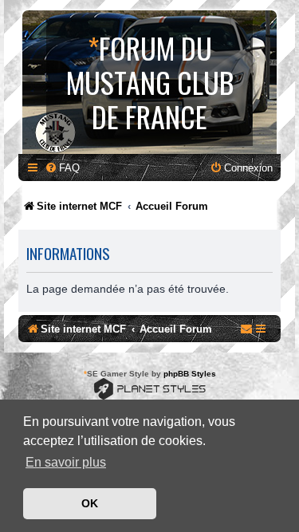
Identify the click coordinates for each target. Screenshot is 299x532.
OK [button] (89, 503)
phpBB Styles (189, 373)
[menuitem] (62, 167)
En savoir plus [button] (66, 462)
